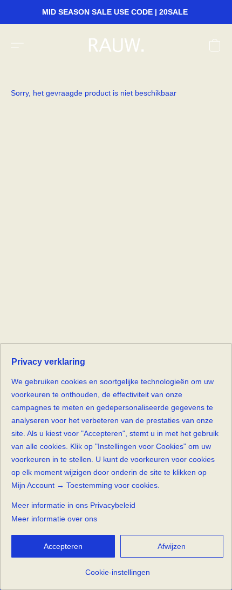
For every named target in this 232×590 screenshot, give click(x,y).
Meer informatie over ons (54, 518)
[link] (117, 568)
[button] (118, 45)
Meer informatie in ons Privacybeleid (73, 505)
